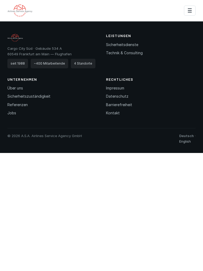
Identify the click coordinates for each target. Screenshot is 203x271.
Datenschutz (117, 96)
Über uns (15, 88)
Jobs (11, 113)
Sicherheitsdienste (122, 44)
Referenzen (17, 104)
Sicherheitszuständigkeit (28, 96)
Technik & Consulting (124, 53)
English (185, 141)
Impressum (115, 88)
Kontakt (113, 113)
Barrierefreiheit (119, 104)
